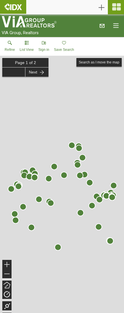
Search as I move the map (99, 62)
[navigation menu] (116, 7)
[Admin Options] (101, 7)
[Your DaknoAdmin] (13, 7)
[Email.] (102, 25)
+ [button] (7, 265)
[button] (26, 47)
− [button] (7, 274)
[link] (10, 47)
